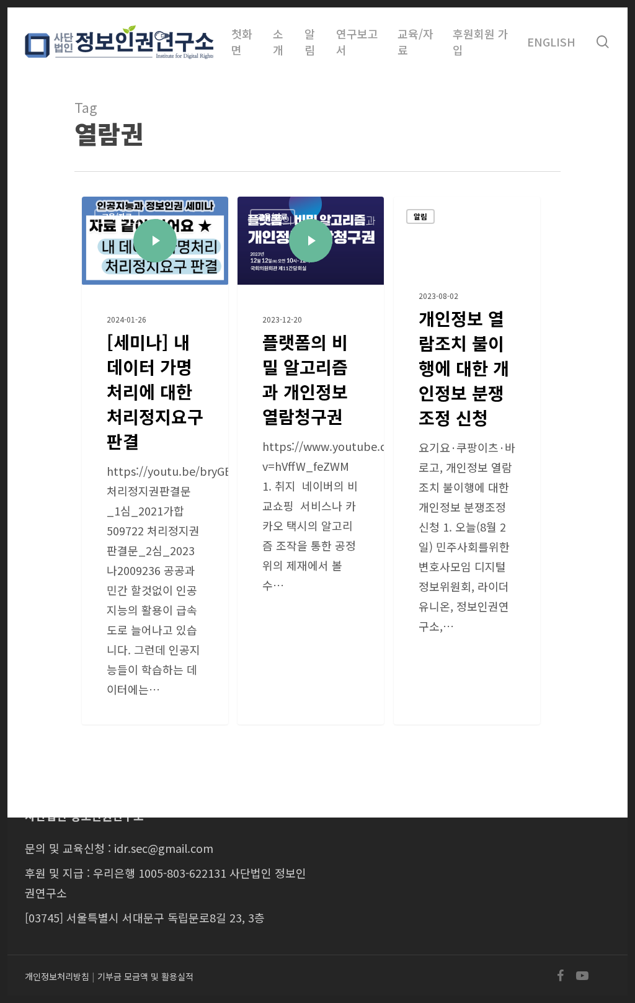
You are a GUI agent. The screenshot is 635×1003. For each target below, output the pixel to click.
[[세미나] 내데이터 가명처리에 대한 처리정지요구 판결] (155, 460)
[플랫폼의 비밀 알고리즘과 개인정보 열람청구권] (311, 460)
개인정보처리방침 (57, 976)
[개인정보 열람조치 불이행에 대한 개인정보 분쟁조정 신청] (467, 460)
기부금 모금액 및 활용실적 (145, 976)
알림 (420, 216)
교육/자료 (117, 216)
